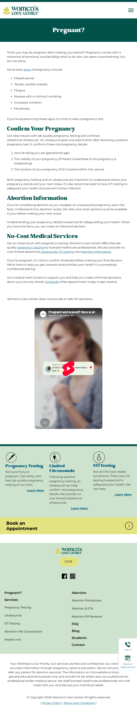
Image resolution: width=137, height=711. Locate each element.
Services (11, 600)
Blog (75, 631)
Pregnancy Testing (24, 466)
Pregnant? (13, 593)
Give (68, 562)
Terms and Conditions (79, 703)
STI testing (66, 252)
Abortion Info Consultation (23, 631)
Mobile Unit (12, 639)
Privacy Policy (51, 703)
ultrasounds (48, 252)
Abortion (79, 593)
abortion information (96, 252)
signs (27, 69)
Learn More (35, 490)
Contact (78, 645)
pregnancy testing (30, 247)
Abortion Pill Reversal (87, 616)
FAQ (75, 624)
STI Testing (104, 465)
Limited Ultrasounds (62, 468)
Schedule (52, 282)
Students (79, 638)
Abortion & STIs (82, 608)
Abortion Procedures (86, 600)
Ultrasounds (13, 615)
